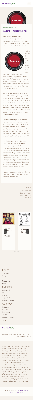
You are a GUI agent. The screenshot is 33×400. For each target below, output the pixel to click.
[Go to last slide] (5, 231)
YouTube (5, 310)
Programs (6, 276)
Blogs (4, 283)
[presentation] (8, 218)
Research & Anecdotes (9, 27)
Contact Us (6, 290)
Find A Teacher (7, 295)
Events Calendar (8, 300)
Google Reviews (8, 317)
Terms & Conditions (16, 392)
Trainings (5, 273)
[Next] (27, 231)
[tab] (12, 251)
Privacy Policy (23, 390)
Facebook (6, 312)
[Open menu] (29, 3)
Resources (6, 281)
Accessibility (6, 298)
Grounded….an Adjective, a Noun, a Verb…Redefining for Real (24, 193)
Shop (4, 278)
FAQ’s (4, 293)
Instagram (6, 307)
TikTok (4, 315)
